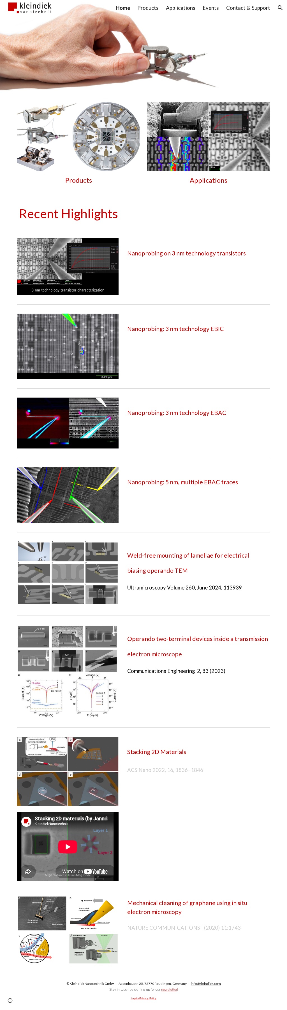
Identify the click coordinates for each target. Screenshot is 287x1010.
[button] (280, 8)
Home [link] (123, 8)
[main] (78, 180)
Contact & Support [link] (248, 8)
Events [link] (211, 8)
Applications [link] (180, 8)
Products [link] (148, 8)
